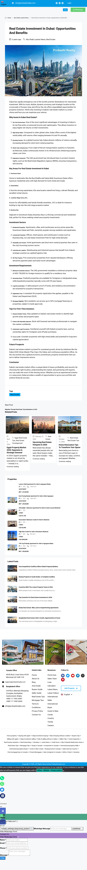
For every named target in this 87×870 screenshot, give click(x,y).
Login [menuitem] (69, 3)
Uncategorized (17, 443)
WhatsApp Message (42, 828)
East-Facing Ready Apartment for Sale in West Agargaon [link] (36, 496)
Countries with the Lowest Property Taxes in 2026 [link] (36, 587)
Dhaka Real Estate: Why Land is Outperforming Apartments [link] (38, 608)
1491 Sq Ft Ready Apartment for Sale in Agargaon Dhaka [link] (36, 543)
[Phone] (2, 778)
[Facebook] (57, 3)
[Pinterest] (63, 679)
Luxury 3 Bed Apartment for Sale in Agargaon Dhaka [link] (35, 484)
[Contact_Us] (2, 796)
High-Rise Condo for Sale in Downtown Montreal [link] (33, 531)
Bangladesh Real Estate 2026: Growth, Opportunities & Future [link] (39, 618)
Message (4, 855)
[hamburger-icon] (65, 9)
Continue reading (13, 467)
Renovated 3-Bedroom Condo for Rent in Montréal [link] (34, 520)
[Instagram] (83, 675)
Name (3, 840)
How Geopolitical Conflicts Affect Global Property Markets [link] (38, 566)
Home (9, 18)
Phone (3, 848)
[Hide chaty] (3, 811)
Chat (3, 858)
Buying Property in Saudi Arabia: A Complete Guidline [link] (37, 577)
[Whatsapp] (2, 784)
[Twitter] (60, 3)
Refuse (46, 770)
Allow (39, 770)
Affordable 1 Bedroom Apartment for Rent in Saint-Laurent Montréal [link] (39, 508)
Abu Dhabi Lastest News (21, 18)
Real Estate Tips (73, 440)
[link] (12, 568)
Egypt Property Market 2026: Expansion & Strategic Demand (16, 450)
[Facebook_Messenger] (2, 789)
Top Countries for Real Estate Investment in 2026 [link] (35, 597)
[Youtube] (73, 675)
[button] (43, 831)
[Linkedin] (63, 3)
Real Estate (50, 39)
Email (3, 843)
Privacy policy (56, 770)
